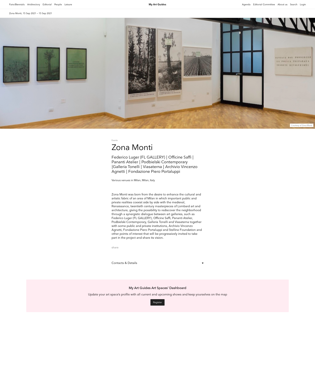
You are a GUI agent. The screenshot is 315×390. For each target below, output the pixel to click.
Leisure (68, 4)
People (58, 4)
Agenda (246, 4)
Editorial (47, 4)
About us (282, 4)
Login (303, 4)
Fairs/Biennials (17, 4)
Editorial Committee (264, 4)
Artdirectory (33, 4)
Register (157, 302)
